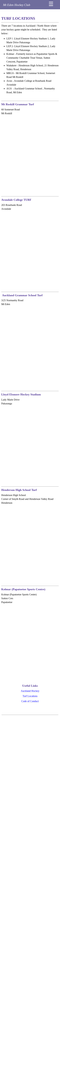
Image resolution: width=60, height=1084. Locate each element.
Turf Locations (30, 696)
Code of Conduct (30, 701)
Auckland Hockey (30, 691)
